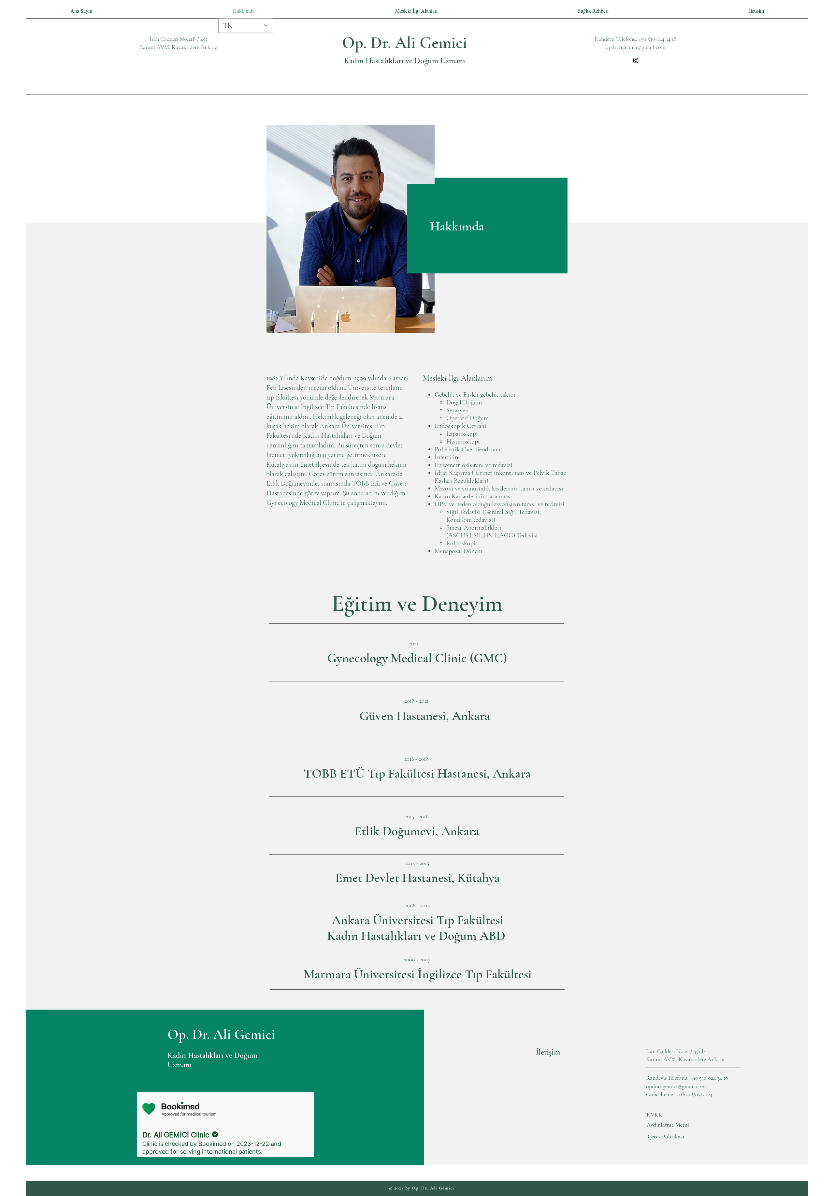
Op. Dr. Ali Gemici (404, 43)
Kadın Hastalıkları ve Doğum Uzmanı (404, 61)
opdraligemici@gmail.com (636, 47)
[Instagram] (635, 60)
